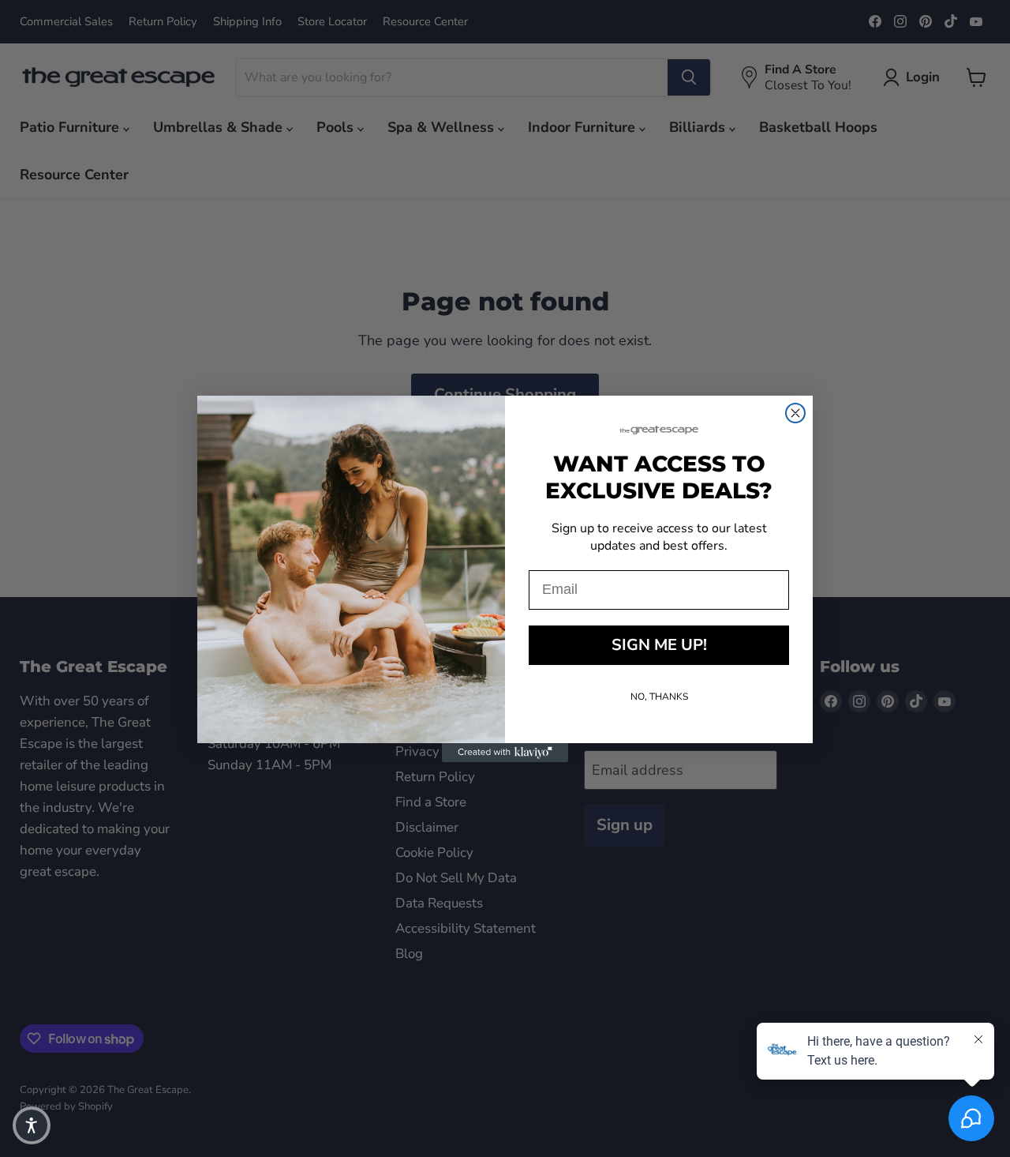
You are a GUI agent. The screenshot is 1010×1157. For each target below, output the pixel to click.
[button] (31, 1125)
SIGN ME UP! (659, 645)
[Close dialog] (795, 413)
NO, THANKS (659, 696)
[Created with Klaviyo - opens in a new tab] (505, 752)
